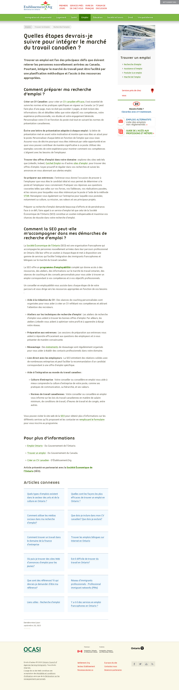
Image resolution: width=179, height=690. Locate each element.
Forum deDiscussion (101, 6)
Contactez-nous (110, 666)
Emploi (84, 17)
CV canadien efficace (73, 101)
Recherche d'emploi (62, 27)
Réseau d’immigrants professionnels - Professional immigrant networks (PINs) (86, 584)
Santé (74, 17)
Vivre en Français (89, 6)
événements (52, 347)
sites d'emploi (81, 163)
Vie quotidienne (145, 17)
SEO (63, 416)
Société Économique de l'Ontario (43, 245)
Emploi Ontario (35, 445)
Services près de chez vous (131, 91)
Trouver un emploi (42, 27)
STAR (26, 196)
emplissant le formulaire (92, 419)
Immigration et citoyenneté (38, 17)
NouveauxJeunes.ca (85, 670)
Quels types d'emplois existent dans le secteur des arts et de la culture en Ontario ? (43, 497)
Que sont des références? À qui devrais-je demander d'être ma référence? (42, 584)
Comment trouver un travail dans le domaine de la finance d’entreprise (44, 541)
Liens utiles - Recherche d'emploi (43, 602)
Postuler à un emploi (133, 73)
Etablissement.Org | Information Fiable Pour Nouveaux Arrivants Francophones (39, 7)
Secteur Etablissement (86, 666)
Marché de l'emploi (132, 77)
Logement (61, 17)
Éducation (98, 17)
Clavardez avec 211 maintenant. (137, 112)
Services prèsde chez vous (76, 6)
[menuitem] (38, 17)
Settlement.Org (169, 2)
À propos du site (110, 663)
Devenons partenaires (113, 670)
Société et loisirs (115, 17)
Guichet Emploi (53, 163)
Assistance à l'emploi (133, 68)
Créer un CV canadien (38, 460)
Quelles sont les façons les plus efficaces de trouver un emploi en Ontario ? (88, 497)
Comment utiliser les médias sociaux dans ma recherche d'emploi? (41, 519)
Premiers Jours (63, 6)
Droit (130, 17)
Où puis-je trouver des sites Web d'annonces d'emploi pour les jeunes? (43, 562)
